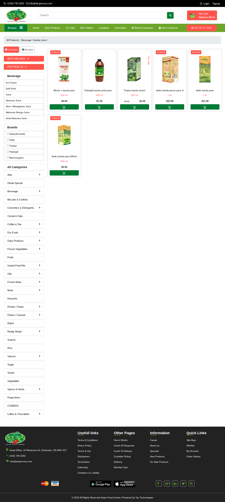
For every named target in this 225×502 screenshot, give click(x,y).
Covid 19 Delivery (123, 451)
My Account (192, 451)
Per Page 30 (15, 66)
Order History (193, 456)
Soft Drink (11, 88)
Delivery (118, 462)
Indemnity (83, 467)
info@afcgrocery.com (40, 3)
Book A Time (203, 27)
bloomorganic (16, 157)
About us (154, 445)
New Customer (169, 27)
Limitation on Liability (88, 472)
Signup (216, 3)
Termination (84, 462)
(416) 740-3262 (17, 455)
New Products (52, 27)
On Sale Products (159, 462)
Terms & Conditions (88, 440)
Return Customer (143, 27)
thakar (13, 146)
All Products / (13, 40)
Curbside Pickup (122, 456)
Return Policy (84, 445)
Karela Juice (40, 40)
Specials (154, 451)
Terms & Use (84, 451)
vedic (12, 140)
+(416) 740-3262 (15, 3)
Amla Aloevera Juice (16, 118)
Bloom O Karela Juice (64, 90)
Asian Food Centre (110, 497)
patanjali (13, 151)
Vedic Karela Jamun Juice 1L (170, 90)
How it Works (120, 440)
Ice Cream (11, 82)
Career (153, 440)
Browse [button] (12, 28)
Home (36, 27)
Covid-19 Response (124, 445)
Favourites (120, 27)
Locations (104, 27)
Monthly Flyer (121, 467)
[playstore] (100, 484)
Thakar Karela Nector (134, 90)
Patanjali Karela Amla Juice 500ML (99, 90)
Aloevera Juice (13, 100)
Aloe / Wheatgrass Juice (18, 106)
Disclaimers (84, 456)
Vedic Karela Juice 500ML (64, 156)
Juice (8, 94)
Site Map (191, 440)
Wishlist (190, 445)
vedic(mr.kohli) (17, 134)
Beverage (27, 40)
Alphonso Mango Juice (17, 112)
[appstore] (124, 484)
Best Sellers (86, 27)
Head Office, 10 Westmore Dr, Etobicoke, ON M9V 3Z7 (38, 450)
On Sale (70, 27)
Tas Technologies (144, 497)
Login (206, 3)
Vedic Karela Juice (205, 90)
